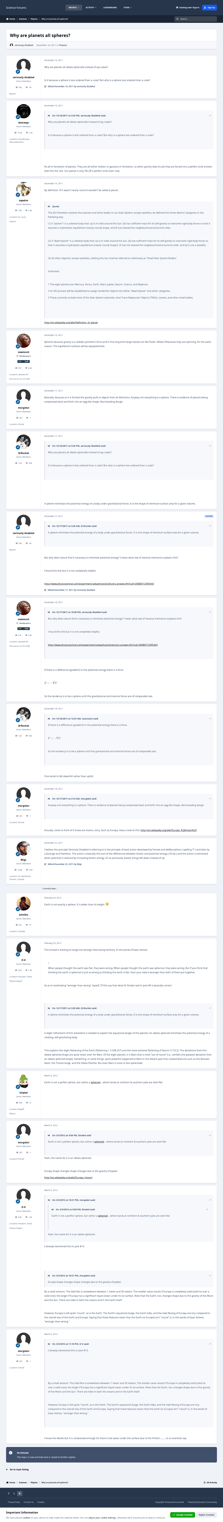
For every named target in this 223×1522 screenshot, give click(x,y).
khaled (24, 1092)
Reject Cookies (206, 1514)
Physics (63, 45)
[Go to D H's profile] (24, 949)
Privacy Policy (14, 1502)
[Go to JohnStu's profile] (24, 903)
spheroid (95, 1082)
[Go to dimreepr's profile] (24, 111)
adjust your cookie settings (102, 1517)
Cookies (40, 1502)
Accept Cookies (184, 1514)
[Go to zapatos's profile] (24, 189)
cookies (26, 1517)
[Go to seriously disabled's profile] (11, 45)
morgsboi (23, 407)
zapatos (23, 200)
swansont (23, 352)
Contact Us (29, 1502)
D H (24, 960)
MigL (24, 859)
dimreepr (23, 122)
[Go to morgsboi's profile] (24, 396)
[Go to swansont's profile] (24, 341)
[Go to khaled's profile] (24, 1081)
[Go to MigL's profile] (24, 848)
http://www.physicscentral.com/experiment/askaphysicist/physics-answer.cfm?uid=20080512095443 (99, 583)
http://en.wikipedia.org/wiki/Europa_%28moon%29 (169, 830)
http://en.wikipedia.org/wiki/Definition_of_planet (71, 322)
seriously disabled (24, 45)
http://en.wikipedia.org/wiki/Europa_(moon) (68, 1177)
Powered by (202, 1502)
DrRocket (23, 453)
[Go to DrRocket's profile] (24, 442)
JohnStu (23, 914)
